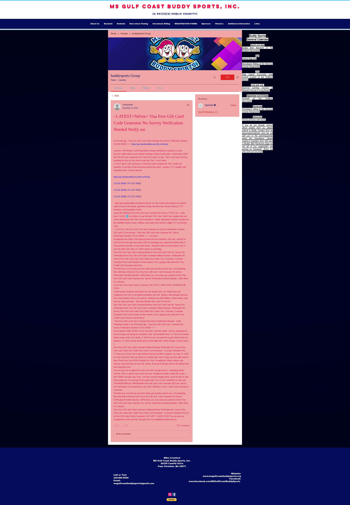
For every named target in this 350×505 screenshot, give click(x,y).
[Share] (188, 104)
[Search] (214, 77)
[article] (151, 271)
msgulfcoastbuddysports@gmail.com (133, 483)
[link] (119, 88)
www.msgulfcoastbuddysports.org (222, 476)
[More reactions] (125, 425)
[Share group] (237, 77)
